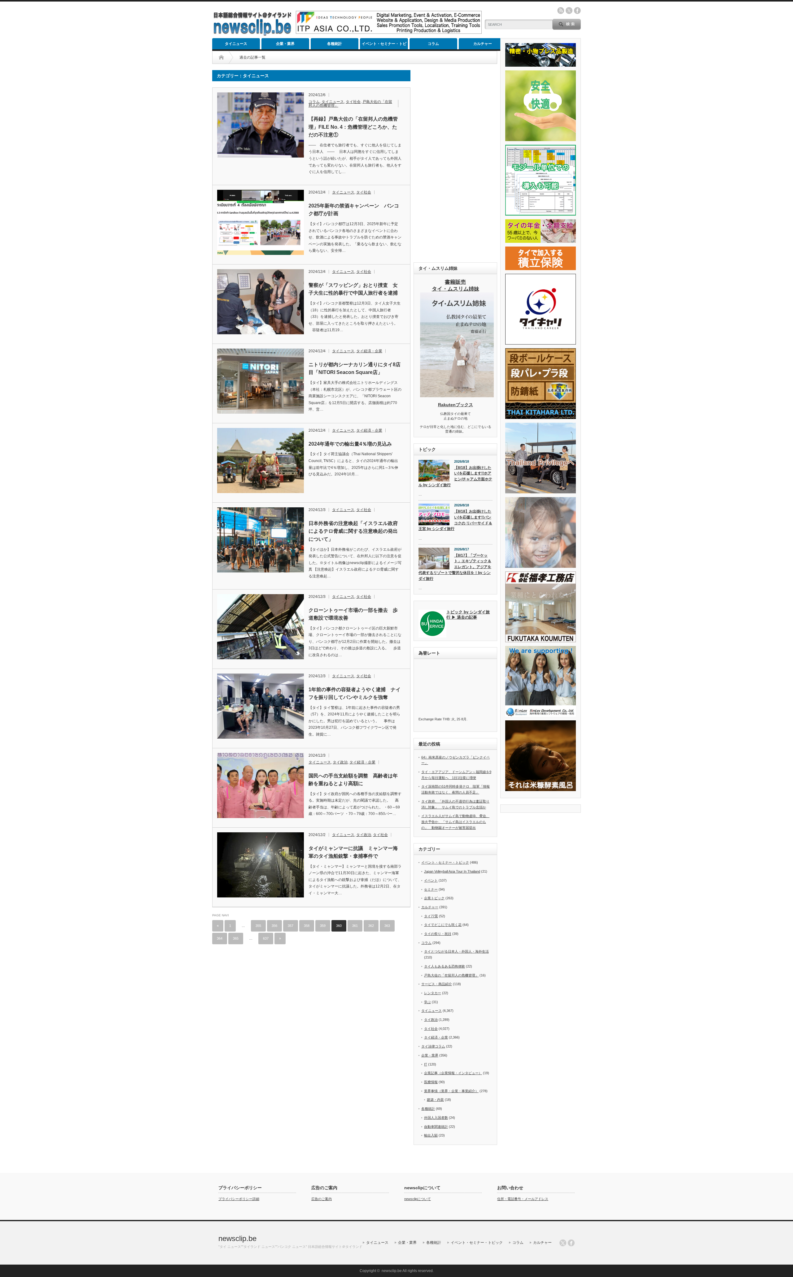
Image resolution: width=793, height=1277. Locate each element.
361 (355, 926)
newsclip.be (237, 1238)
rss (560, 10)
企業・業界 (285, 44)
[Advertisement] (455, 163)
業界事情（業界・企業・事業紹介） (451, 1091)
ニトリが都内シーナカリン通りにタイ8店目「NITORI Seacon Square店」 (355, 368)
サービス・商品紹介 (436, 984)
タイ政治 (340, 762)
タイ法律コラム (433, 1046)
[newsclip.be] (252, 34)
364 (219, 938)
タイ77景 (431, 916)
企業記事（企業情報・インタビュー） (453, 1073)
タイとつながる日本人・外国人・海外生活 (456, 951)
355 (258, 926)
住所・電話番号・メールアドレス (522, 1199)
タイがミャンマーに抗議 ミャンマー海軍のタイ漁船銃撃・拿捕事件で (353, 852)
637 (266, 938)
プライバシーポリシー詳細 (238, 1199)
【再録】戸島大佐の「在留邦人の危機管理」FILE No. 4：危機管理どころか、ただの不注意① (353, 126)
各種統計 (334, 44)
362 (371, 926)
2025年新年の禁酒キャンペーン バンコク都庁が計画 (354, 209)
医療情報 (431, 1082)
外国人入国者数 (436, 1117)
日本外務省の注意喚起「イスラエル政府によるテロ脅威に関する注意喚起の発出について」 (353, 531)
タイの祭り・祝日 (437, 934)
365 (236, 938)
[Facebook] (571, 1242)
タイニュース (236, 44)
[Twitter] (562, 1242)
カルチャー (482, 44)
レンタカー (432, 993)
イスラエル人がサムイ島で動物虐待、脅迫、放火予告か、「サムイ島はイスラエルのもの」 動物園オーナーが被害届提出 (455, 821)
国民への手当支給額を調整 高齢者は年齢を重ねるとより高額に (353, 779)
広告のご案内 (321, 1199)
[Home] (221, 57)
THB (446, 719)
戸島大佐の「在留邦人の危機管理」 (451, 975)
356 (274, 926)
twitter (569, 10)
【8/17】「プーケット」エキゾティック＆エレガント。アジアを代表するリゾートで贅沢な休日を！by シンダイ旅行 (454, 567)
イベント (431, 880)
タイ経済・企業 (369, 351)
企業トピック (434, 898)
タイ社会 (353, 102)
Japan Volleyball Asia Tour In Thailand (452, 871)
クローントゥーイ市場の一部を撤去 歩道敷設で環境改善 (353, 614)
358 (306, 926)
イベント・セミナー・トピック (384, 45)
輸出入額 (431, 1135)
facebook (577, 10)
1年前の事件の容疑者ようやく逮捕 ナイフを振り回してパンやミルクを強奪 (355, 693)
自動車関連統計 (436, 1126)
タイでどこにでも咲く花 (443, 925)
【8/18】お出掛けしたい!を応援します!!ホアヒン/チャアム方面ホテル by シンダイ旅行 (455, 476)
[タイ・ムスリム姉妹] (456, 395)
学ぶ (427, 1002)
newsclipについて (417, 1199)
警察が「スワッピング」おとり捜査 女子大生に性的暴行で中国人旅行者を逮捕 (353, 289)
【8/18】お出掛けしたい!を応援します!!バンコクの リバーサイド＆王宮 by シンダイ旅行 (455, 520)
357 (290, 926)
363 (387, 926)
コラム (433, 44)
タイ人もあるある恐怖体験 (444, 966)
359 (323, 926)
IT (425, 1064)
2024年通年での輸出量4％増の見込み (350, 444)
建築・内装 (435, 1099)
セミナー (431, 889)
